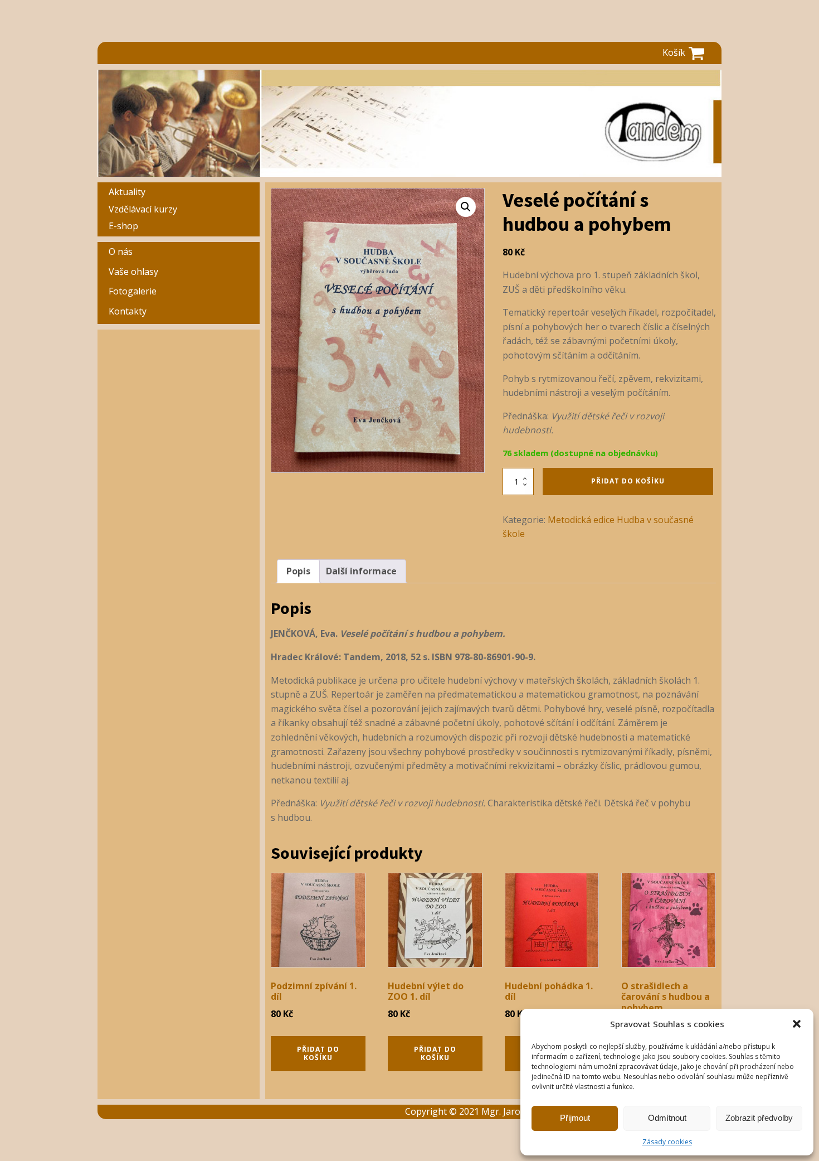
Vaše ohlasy (133, 271)
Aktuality (127, 192)
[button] (796, 1023)
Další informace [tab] (361, 571)
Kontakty (128, 311)
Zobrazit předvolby (759, 1118)
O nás (121, 251)
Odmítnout (667, 1118)
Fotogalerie (133, 291)
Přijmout (575, 1118)
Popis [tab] (298, 571)
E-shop (123, 226)
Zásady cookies (667, 1142)
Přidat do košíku (628, 481)
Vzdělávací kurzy (143, 209)
